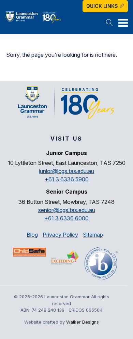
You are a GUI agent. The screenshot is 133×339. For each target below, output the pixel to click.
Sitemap (93, 234)
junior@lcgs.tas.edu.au (66, 171)
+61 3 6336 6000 (66, 218)
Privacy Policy (60, 234)
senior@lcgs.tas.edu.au (66, 210)
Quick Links (102, 6)
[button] (109, 23)
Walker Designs (82, 322)
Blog (32, 234)
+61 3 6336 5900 (67, 179)
